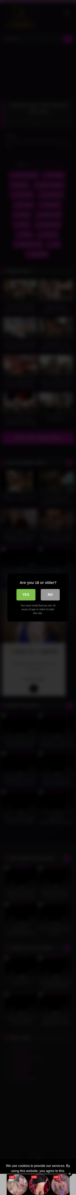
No (50, 594)
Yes (25, 594)
